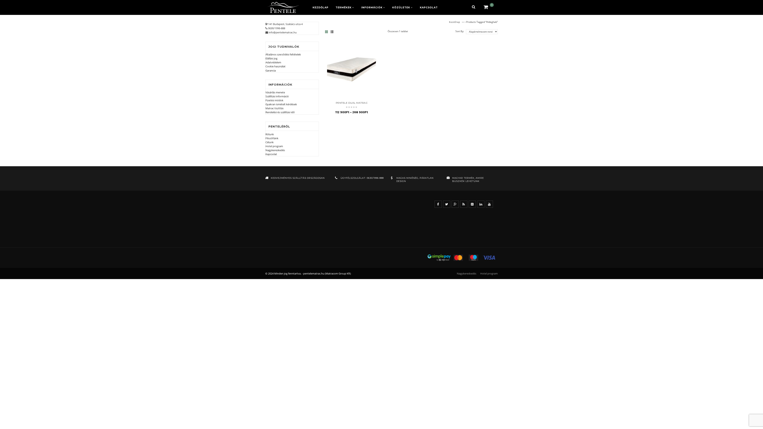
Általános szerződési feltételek (283, 54)
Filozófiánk (271, 138)
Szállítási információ (277, 96)
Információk (371, 7)
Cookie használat (275, 66)
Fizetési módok (274, 100)
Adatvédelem (273, 62)
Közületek (401, 7)
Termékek (343, 7)
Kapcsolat (429, 7)
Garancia (270, 70)
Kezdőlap (320, 7)
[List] (333, 31)
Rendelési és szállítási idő (280, 112)
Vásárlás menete (275, 92)
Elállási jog (271, 58)
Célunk (269, 142)
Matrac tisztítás (274, 108)
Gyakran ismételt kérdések (281, 104)
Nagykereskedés (275, 150)
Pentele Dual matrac (352, 102)
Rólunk (269, 134)
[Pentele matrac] (283, 7)
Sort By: (459, 31)
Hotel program (274, 146)
